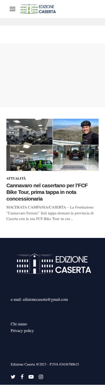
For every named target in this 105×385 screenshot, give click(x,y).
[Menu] (12, 9)
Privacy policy (22, 330)
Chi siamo (19, 323)
